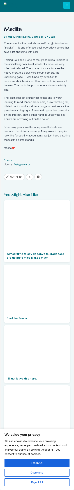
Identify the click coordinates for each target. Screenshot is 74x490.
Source (8, 160)
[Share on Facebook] (38, 177)
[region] (37, 459)
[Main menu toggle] (66, 5)
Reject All (37, 482)
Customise (37, 472)
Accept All (37, 462)
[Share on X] (29, 177)
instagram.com (22, 164)
